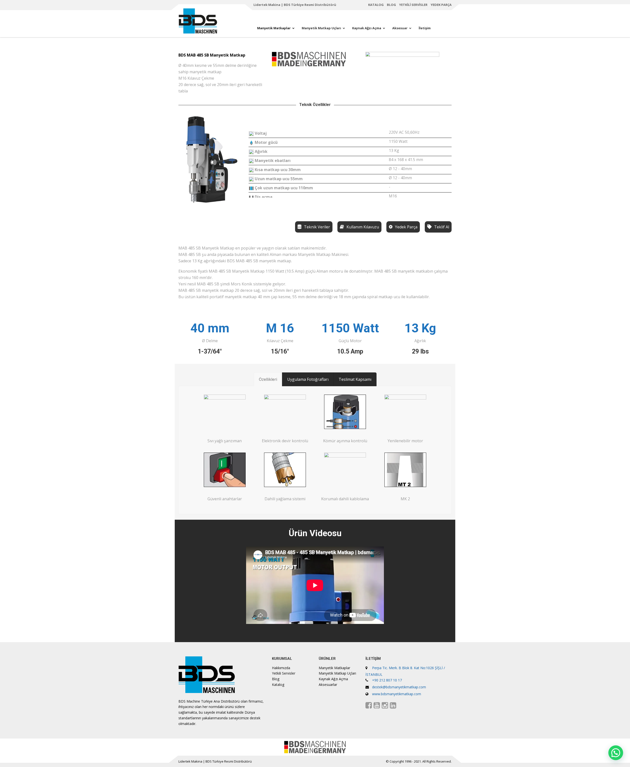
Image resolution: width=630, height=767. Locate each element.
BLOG (391, 4)
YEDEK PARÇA (441, 4)
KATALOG (376, 4)
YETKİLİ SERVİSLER (413, 4)
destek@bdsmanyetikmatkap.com (399, 687)
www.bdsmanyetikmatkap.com (396, 694)
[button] (615, 752)
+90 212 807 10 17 (387, 680)
